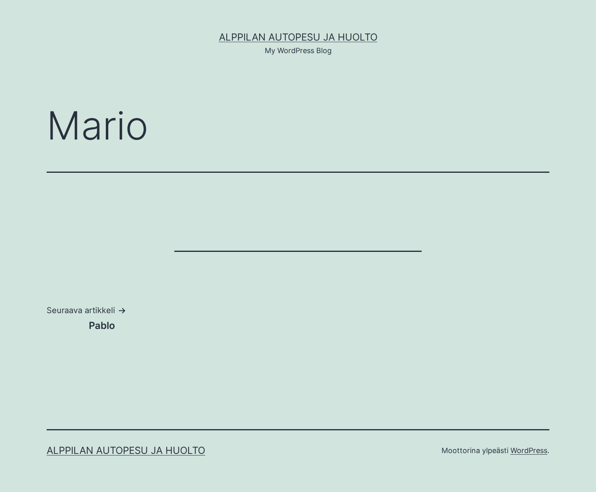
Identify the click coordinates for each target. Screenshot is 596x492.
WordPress (528, 450)
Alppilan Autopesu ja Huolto (298, 37)
